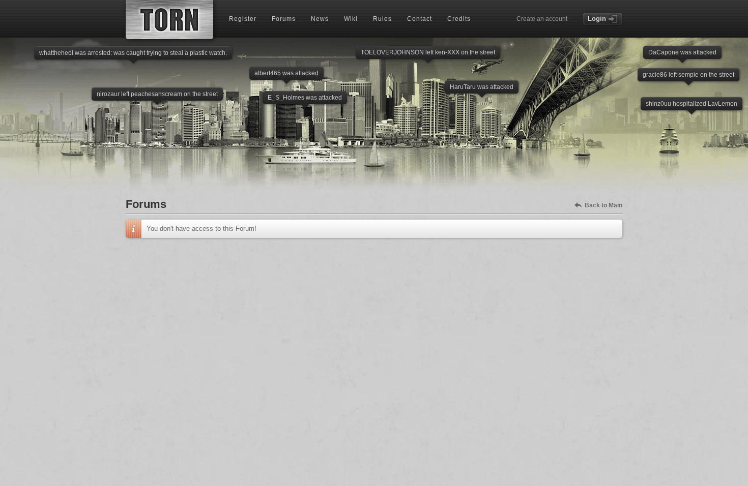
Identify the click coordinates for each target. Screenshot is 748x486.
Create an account (541, 18)
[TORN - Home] (169, 19)
